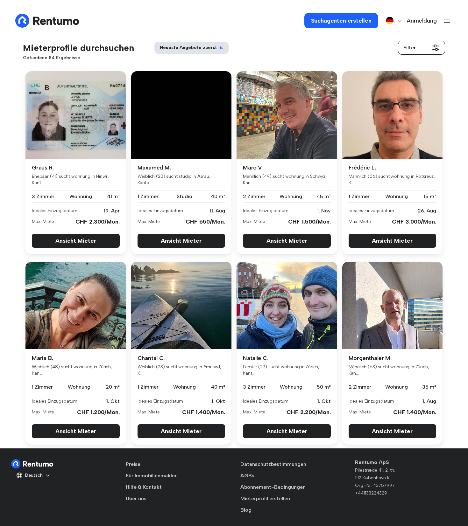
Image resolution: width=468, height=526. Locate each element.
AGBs (247, 476)
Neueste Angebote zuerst (188, 47)
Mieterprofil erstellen (265, 498)
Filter (409, 48)
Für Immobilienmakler (151, 476)
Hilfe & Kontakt (144, 487)
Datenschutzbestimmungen (273, 464)
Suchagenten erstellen (341, 20)
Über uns (136, 498)
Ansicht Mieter (75, 240)
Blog (246, 510)
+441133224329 (371, 493)
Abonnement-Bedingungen (273, 487)
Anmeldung (422, 20)
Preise (133, 464)
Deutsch (34, 475)
